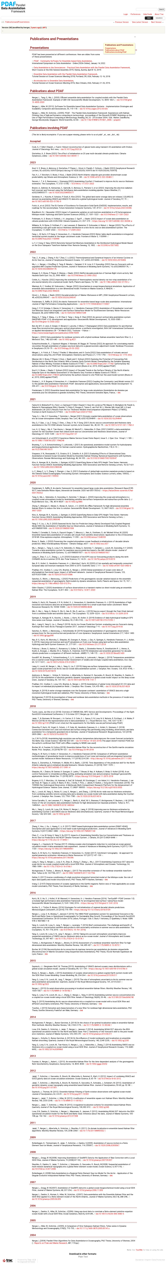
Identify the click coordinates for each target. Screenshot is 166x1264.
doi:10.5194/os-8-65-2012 (109, 1078)
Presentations (110, 48)
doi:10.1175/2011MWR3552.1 (92, 1131)
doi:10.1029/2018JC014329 (118, 686)
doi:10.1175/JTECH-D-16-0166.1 (58, 866)
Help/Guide (147, 14)
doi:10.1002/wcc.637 (99, 544)
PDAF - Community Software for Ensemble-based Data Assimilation (63, 61)
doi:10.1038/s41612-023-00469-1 (98, 177)
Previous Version (122, 22)
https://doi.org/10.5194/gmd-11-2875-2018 (94, 776)
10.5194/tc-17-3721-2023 (82, 184)
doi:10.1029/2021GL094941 (110, 418)
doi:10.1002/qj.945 (101, 1107)
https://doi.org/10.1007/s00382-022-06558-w (112, 221)
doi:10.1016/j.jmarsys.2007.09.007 (97, 1160)
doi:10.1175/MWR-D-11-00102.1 (69, 1100)
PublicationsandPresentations (17, 22)
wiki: (3, 22)
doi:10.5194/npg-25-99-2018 (81, 750)
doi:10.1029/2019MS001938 (61, 528)
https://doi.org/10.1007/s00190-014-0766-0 (108, 969)
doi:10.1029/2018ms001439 (112, 653)
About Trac (159, 14)
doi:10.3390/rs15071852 (108, 245)
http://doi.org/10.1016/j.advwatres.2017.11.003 (111, 758)
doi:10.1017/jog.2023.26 (71, 149)
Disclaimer (139, 1260)
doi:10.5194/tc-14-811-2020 (83, 590)
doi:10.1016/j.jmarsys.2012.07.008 (63, 1116)
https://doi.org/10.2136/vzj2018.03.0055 (104, 787)
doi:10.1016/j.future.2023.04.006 (118, 208)
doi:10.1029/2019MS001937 (97, 552)
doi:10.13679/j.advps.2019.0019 (101, 559)
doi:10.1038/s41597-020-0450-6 (117, 566)
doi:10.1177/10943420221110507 (94, 304)
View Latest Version (140, 22)
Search (159, 18)
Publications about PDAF (114, 50)
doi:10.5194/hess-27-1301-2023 (115, 214)
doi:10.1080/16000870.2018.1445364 (58, 805)
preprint (117, 120)
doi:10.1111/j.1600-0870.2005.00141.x (93, 1228)
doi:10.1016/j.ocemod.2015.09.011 (102, 975)
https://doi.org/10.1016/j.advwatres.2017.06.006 (53, 857)
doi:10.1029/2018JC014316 (89, 796)
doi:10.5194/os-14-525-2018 (88, 741)
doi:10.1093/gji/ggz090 (44, 635)
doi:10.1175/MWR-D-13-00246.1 (98, 1025)
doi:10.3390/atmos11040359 (93, 537)
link (119, 393)
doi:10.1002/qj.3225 (61, 814)
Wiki (149, 18)
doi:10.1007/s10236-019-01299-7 (61, 662)
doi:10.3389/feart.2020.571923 (79, 412)
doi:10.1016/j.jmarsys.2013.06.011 (97, 1034)
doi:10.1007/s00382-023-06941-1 (64, 156)
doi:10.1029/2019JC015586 (61, 574)
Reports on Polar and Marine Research (50, 1243)
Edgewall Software (27, 1262)
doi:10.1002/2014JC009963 (51, 1049)
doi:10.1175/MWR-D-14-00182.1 (58, 991)
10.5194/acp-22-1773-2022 (120, 355)
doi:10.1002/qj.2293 (120, 1040)
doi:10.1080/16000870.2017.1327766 (79, 873)
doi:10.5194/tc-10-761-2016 (72, 930)
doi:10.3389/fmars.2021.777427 (100, 364)
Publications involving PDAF (116, 52)
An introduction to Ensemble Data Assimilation (53, 81)
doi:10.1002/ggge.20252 (96, 1064)
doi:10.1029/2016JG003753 (56, 734)
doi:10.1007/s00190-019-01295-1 (100, 620)
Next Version (156, 22)
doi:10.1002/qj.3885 (74, 502)
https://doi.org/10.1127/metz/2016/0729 (92, 910)
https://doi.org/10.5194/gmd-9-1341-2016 (99, 903)
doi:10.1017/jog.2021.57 (66, 434)
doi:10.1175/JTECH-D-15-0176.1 (69, 938)
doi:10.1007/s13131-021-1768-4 (119, 425)
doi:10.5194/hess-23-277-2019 (92, 644)
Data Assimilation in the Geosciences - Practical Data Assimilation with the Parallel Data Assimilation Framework (82, 67)
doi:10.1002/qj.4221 (67, 339)
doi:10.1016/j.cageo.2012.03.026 (94, 109)
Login (126, 14)
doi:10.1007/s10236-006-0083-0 (110, 1214)
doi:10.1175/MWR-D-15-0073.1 (107, 945)
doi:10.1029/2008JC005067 (107, 1145)
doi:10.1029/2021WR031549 (73, 313)
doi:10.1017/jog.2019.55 (112, 627)
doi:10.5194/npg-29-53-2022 (67, 348)
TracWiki (139, 1250)
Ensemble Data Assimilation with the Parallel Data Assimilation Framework (65, 74)
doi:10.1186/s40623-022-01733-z (114, 282)
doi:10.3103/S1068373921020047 (102, 458)
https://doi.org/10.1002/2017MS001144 (77, 831)
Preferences (135, 14)
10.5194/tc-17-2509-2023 (69, 230)
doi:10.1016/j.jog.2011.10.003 (76, 1094)
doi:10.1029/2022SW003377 (61, 192)
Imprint (148, 1260)
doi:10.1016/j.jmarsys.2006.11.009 (88, 1190)
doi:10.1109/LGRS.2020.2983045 (48, 467)
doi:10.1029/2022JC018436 (114, 260)
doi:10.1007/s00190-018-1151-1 (82, 680)
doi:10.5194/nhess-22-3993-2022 (82, 275)
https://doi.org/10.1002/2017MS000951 (56, 849)
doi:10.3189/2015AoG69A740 (121, 997)
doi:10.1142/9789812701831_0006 (96, 120)
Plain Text (83, 1256)
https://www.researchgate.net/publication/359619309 (55, 333)
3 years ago (35, 28)
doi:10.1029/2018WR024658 (79, 607)
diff (44, 28)
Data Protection (158, 1260)
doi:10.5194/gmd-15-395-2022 (55, 386)
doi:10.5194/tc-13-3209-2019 (115, 613)
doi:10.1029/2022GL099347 (64, 297)
